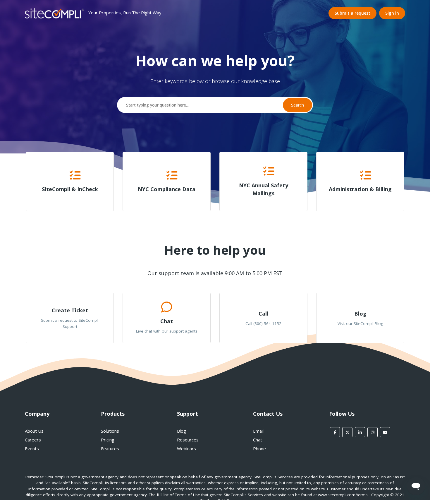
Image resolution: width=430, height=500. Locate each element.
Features (110, 448)
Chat (257, 440)
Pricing (107, 440)
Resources (188, 440)
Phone (259, 448)
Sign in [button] (392, 13)
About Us (34, 431)
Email (258, 431)
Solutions (110, 431)
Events (32, 448)
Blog (181, 431)
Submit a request (352, 13)
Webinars (186, 448)
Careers (33, 440)
